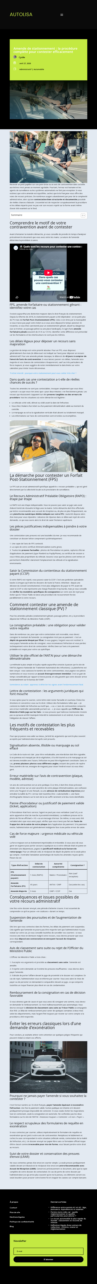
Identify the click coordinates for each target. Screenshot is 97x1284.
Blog (12, 1226)
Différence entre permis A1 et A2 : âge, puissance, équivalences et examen (69, 1208)
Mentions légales (17, 1217)
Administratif (25, 69)
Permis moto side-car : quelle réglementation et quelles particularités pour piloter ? (64, 1214)
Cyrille (22, 57)
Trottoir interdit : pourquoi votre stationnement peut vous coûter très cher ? (43, 373)
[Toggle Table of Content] (82, 215)
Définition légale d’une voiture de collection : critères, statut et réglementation (66, 1227)
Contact (13, 1207)
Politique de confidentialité (22, 1221)
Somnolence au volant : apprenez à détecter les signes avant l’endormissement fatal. (46, 684)
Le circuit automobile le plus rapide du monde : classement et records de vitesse (68, 1220)
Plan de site (15, 1212)
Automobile (39, 69)
